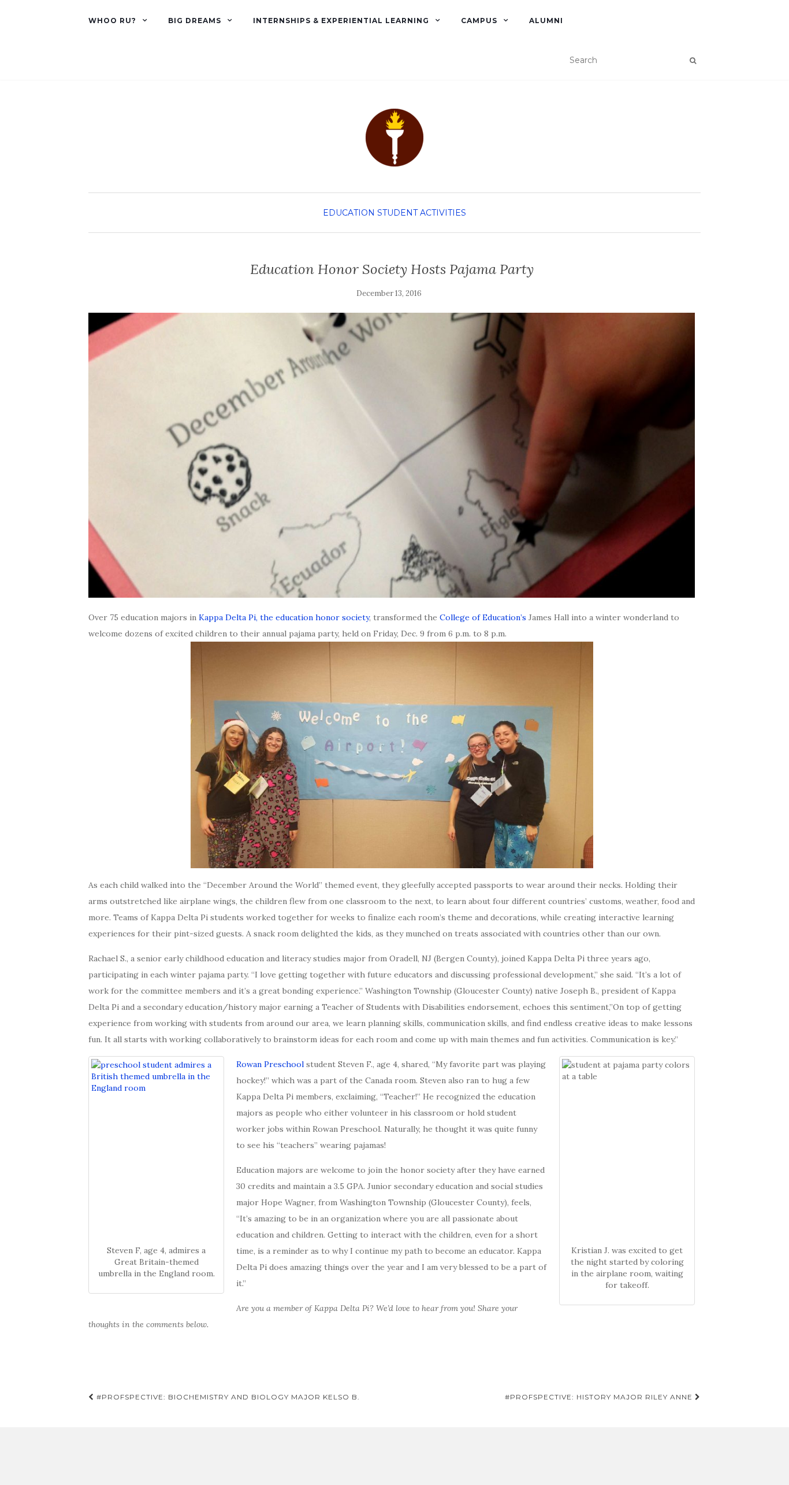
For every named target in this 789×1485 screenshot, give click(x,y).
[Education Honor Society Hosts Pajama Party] (391, 455)
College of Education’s (483, 617)
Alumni (546, 20)
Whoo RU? (112, 20)
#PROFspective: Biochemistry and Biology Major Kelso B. (227, 1397)
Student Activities (421, 213)
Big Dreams (194, 20)
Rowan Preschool (270, 1064)
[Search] (693, 60)
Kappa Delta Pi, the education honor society (284, 617)
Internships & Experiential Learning (341, 20)
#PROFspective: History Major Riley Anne (600, 1397)
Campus (479, 20)
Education (349, 213)
